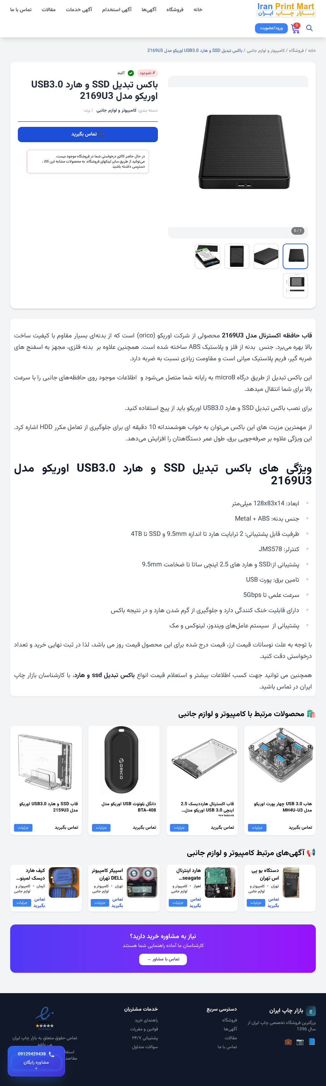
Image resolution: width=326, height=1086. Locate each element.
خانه (198, 10)
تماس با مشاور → (163, 959)
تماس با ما (21, 10)
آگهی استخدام (116, 10)
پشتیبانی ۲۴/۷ (145, 1038)
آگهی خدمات (79, 10)
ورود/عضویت (271, 28)
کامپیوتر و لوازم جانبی (266, 50)
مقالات (49, 10)
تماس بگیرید (84, 134)
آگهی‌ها (149, 10)
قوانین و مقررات (144, 1029)
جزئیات (257, 828)
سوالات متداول (145, 1047)
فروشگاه (175, 10)
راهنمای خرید (146, 1020)
